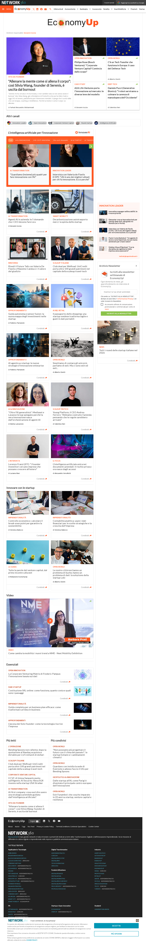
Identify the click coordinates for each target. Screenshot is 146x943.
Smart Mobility (18, 901)
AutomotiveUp (100, 855)
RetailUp (98, 876)
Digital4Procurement (59, 881)
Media (100, 871)
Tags (23, 826)
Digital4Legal (56, 876)
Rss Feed (31, 826)
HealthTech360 (100, 863)
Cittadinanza (20, 909)
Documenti (19, 866)
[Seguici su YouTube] (59, 821)
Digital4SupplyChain (58, 884)
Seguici (33, 821)
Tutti (10, 140)
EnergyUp (98, 861)
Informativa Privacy (125, 299)
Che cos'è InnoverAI (60, 140)
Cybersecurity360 (14, 863)
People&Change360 (58, 889)
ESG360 (10, 871)
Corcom (54, 855)
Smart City (19, 899)
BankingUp (99, 858)
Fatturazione (20, 873)
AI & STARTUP (76, 140)
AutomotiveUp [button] (70, 9)
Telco (100, 886)
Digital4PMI (55, 861)
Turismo (105, 889)
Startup (142, 9)
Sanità (104, 878)
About (10, 826)
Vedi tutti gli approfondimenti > (128, 256)
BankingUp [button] (84, 9)
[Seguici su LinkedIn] (44, 821)
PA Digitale (15, 912)
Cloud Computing (18, 861)
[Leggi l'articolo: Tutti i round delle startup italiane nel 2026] (118, 342)
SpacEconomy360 (101, 884)
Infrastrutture (21, 881)
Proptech (134, 9)
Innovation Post (101, 866)
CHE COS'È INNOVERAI (41, 140)
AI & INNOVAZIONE (22, 140)
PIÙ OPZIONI (116, 933)
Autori (17, 826)
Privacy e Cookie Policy (45, 826)
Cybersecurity (17, 894)
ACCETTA (116, 925)
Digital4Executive (57, 858)
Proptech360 (99, 873)
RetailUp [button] (106, 9)
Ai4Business (12, 853)
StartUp (61, 912)
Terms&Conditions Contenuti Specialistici (71, 826)
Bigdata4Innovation (15, 855)
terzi (107, 309)
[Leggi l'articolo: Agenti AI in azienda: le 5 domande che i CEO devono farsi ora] (28, 212)
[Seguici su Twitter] (49, 821)
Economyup (55, 909)
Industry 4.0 (19, 878)
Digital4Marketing (58, 878)
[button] (7, 9)
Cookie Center (94, 826)
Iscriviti (119, 313)
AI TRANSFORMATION (93, 140)
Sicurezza (19, 896)
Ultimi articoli (58, 9)
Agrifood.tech (100, 853)
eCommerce (19, 868)
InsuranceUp (97, 9)
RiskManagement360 (15, 889)
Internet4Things (14, 884)
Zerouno (54, 866)
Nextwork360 (13, 837)
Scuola (105, 881)
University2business (102, 909)
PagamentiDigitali (14, 886)
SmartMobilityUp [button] (120, 9)
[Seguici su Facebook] (54, 821)
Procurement (63, 886)
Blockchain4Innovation (17, 858)
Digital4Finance (57, 873)
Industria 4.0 (16, 876)
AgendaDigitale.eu (58, 853)
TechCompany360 (57, 863)
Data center (16, 891)
